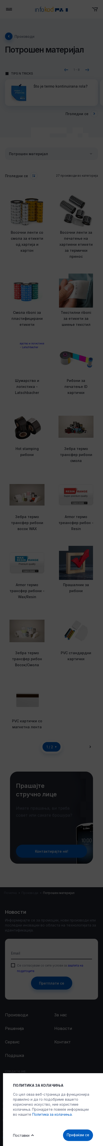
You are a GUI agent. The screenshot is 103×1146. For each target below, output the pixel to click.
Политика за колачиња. (52, 1114)
